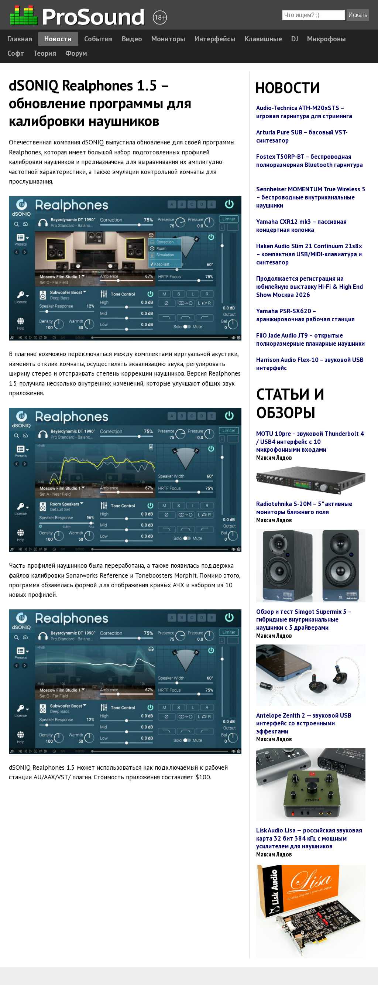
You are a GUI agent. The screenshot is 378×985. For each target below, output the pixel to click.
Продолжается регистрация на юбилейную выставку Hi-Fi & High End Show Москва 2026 (309, 286)
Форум (76, 53)
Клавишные (263, 38)
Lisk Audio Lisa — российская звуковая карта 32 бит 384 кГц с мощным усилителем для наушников (309, 838)
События (98, 38)
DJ (294, 38)
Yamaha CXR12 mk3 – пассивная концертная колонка (301, 226)
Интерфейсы (215, 38)
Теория (44, 53)
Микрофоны (326, 38)
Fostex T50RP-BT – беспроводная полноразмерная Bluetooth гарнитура (309, 161)
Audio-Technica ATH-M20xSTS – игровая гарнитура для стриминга (304, 112)
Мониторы (168, 38)
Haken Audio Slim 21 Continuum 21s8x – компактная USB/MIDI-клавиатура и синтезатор (309, 254)
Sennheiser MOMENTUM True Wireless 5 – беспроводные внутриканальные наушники (310, 197)
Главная (19, 38)
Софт (15, 53)
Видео (132, 38)
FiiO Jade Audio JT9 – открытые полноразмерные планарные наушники (310, 339)
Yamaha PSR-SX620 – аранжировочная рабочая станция (305, 315)
